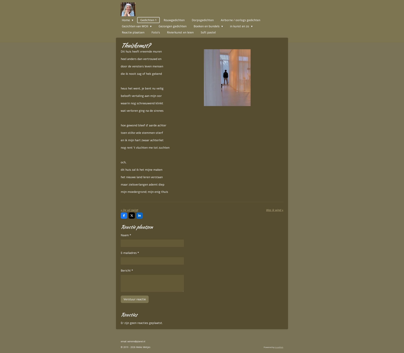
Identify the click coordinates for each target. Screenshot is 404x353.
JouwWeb (279, 347)
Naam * (126, 235)
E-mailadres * (130, 253)
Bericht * (127, 270)
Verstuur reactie (135, 299)
